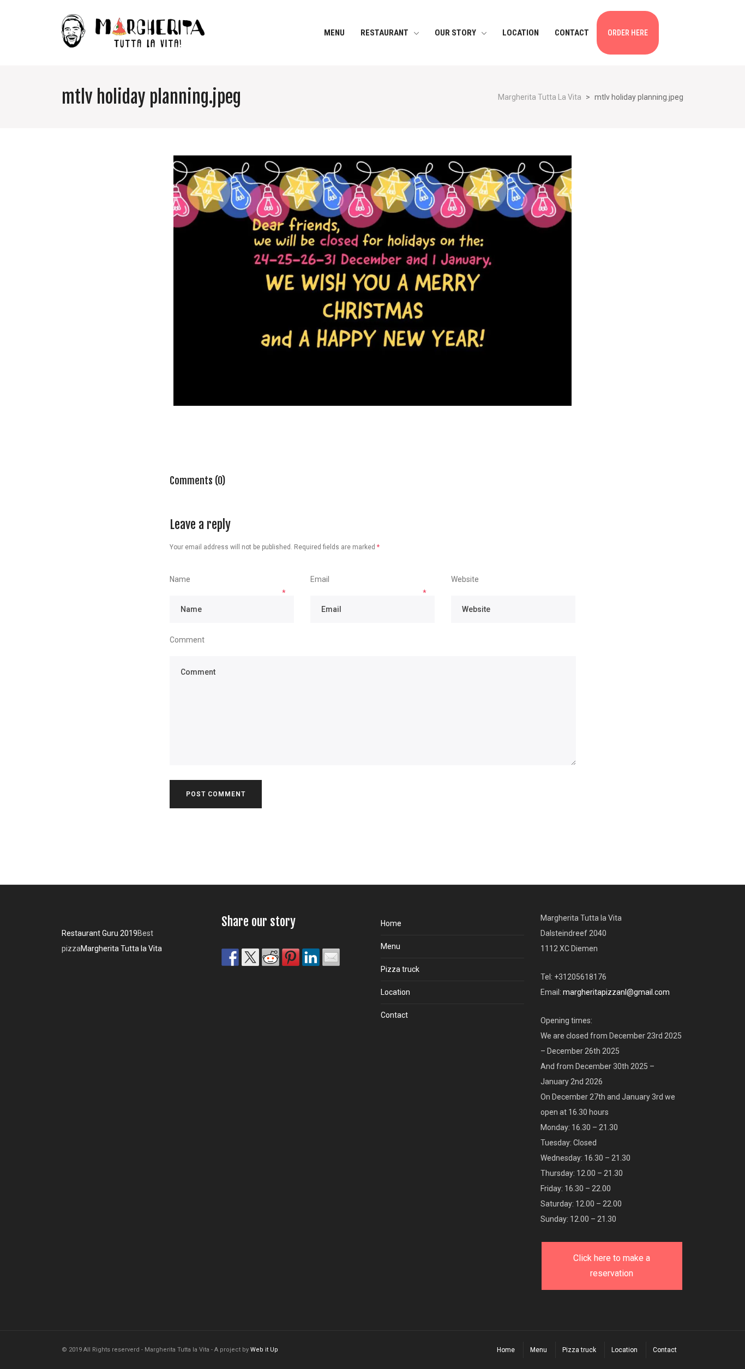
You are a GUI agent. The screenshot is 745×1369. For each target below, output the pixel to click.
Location (395, 992)
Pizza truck (400, 969)
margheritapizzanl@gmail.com (616, 992)
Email (319, 579)
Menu (390, 946)
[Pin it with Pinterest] (290, 957)
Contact (394, 1015)
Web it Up (264, 1349)
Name (180, 579)
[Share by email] (331, 957)
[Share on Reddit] (270, 957)
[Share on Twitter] (250, 957)
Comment (187, 639)
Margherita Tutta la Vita (121, 948)
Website (465, 579)
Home (391, 923)
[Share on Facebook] (230, 957)
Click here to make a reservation (611, 1265)
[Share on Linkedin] (311, 957)
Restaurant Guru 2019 (99, 933)
